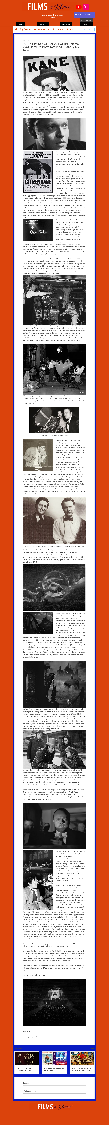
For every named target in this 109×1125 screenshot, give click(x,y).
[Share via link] (36, 1037)
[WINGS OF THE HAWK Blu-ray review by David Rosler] (82, 1058)
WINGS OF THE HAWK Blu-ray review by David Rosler (81, 1069)
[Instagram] (86, 7)
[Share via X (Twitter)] (28, 1037)
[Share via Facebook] (24, 1037)
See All (93, 1048)
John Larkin (58, 29)
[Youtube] (78, 7)
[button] (78, 29)
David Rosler (26, 1031)
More (68, 29)
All (15, 29)
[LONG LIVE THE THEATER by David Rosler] (54, 1058)
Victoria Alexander (42, 29)
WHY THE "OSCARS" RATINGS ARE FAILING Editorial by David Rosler (25, 1069)
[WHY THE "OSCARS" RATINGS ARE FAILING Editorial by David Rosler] (27, 1058)
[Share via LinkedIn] (32, 1037)
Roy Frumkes (25, 29)
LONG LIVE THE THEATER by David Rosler (54, 1069)
